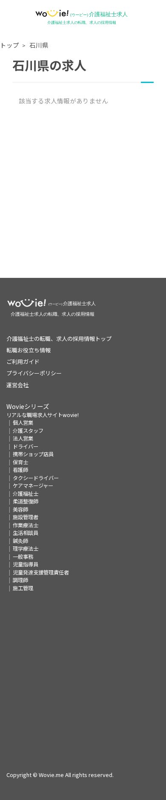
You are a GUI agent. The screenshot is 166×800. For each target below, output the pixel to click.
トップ (9, 44)
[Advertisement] (83, 195)
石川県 (39, 44)
